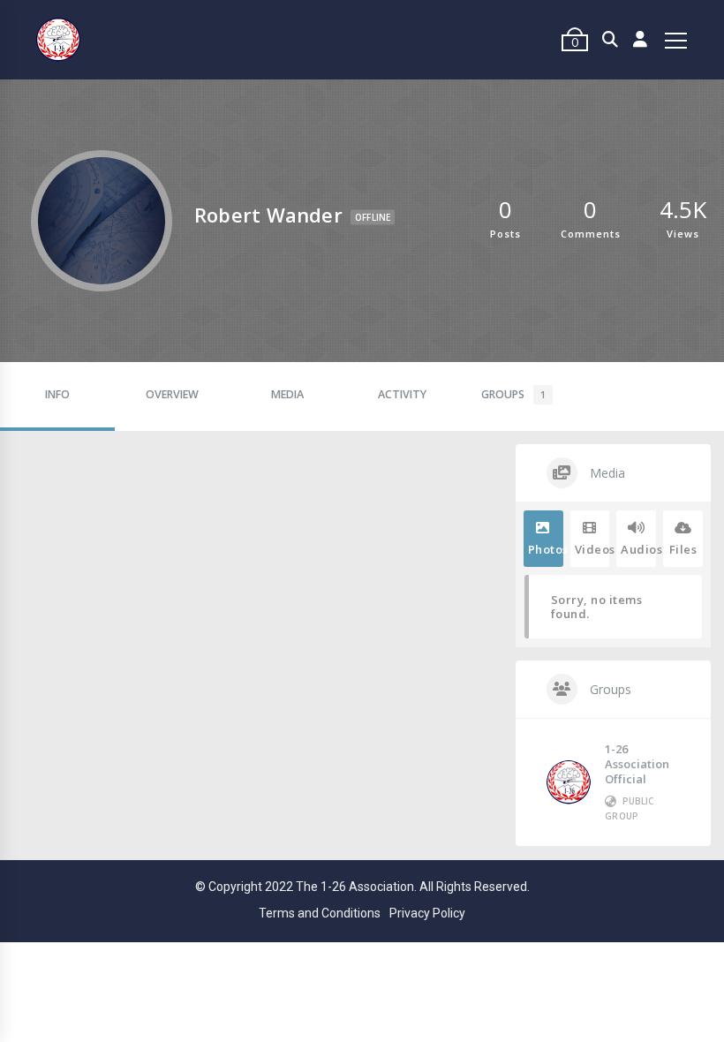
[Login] (640, 39)
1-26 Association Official (637, 764)
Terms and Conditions (320, 913)
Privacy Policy (427, 913)
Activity (402, 394)
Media (287, 394)
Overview (172, 394)
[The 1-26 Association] (58, 40)
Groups (513, 394)
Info (57, 394)
